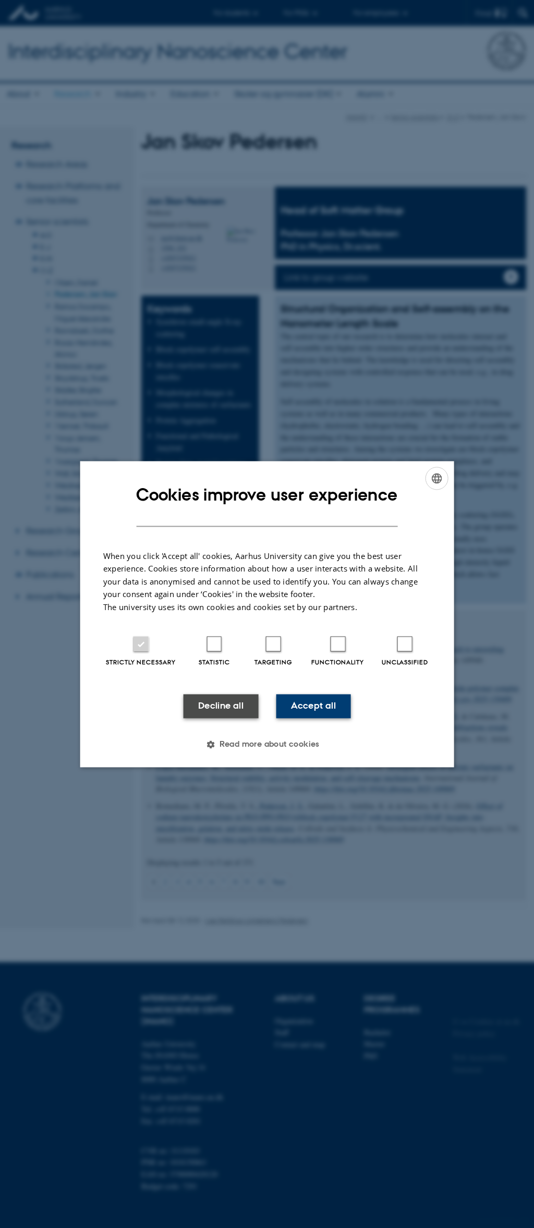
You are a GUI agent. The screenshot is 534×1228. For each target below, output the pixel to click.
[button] (267, 744)
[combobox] (436, 478)
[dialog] (267, 614)
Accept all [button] (313, 706)
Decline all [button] (221, 706)
